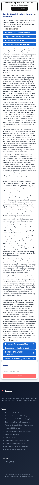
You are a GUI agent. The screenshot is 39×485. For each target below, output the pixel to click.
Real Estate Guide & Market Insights (17, 440)
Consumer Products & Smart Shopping (18, 419)
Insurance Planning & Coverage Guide (18, 431)
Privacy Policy (9, 462)
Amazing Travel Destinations (15, 449)
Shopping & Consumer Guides (15, 443)
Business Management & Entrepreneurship (20, 416)
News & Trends (10, 437)
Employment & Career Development (17, 422)
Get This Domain (19, 9)
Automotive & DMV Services (14, 413)
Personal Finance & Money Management (19, 425)
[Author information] (35, 14)
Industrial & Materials (12, 428)
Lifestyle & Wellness (12, 434)
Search (19, 376)
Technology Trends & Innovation (16, 446)
